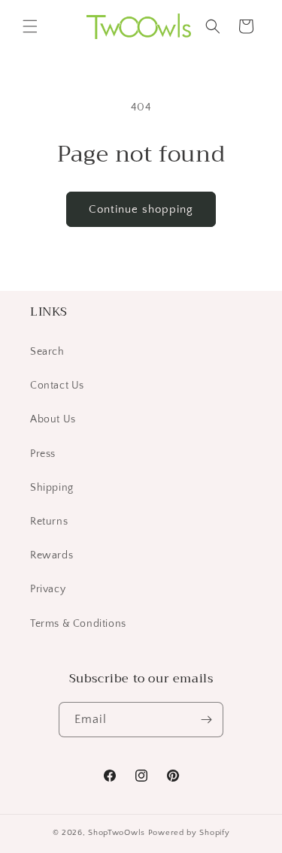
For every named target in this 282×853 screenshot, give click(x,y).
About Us (53, 419)
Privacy (47, 589)
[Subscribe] (206, 719)
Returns (49, 522)
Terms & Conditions (78, 624)
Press (43, 454)
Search (47, 352)
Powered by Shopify (189, 832)
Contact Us (57, 386)
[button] (30, 26)
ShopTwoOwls (117, 832)
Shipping (52, 488)
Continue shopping (141, 209)
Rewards (51, 555)
